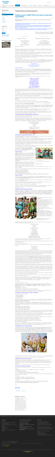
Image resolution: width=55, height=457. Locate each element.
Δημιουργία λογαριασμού (5, 34)
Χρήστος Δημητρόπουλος (13, 442)
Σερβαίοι (17, 5)
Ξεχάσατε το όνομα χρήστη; (5, 35)
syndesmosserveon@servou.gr (14, 441)
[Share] (19, 387)
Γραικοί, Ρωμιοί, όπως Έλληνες (24, 423)
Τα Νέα (30, 5)
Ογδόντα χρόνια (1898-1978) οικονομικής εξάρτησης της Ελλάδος (33, 15)
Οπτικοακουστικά (46, 5)
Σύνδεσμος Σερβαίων (24, 5)
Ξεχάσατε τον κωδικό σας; (5, 36)
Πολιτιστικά (39, 5)
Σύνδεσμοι (3, 22)
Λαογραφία (34, 5)
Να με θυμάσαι (5, 31)
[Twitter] (17, 387)
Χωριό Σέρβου (12, 5)
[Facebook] (15, 387)
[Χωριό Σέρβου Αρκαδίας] (6, 2)
